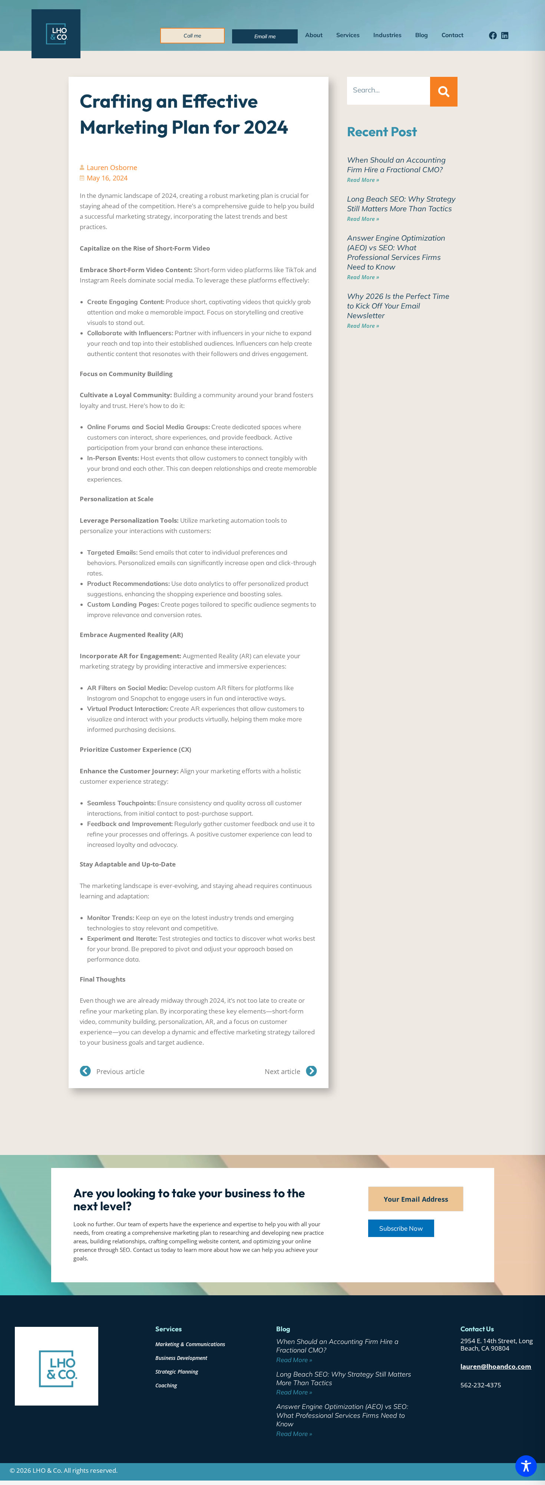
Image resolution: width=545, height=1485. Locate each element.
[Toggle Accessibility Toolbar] (526, 1466)
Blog (421, 35)
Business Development (181, 1357)
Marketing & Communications (190, 1344)
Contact (452, 35)
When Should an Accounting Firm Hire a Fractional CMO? (396, 164)
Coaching (166, 1385)
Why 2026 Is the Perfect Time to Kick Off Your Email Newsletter (398, 305)
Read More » (363, 179)
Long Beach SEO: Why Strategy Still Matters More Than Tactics (401, 203)
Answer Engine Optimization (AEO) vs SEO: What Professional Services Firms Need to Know (396, 252)
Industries (387, 35)
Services (348, 35)
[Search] (444, 92)
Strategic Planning (176, 1371)
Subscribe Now (401, 1228)
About (314, 35)
